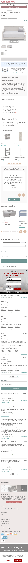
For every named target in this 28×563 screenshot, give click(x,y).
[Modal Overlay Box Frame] (14, 281)
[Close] (25, 554)
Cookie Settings (9, 560)
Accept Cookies (18, 560)
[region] (14, 557)
